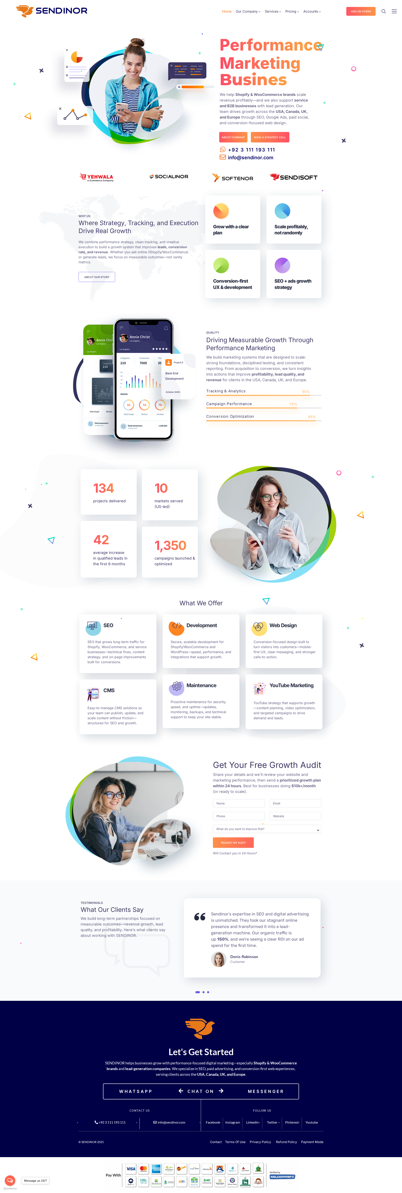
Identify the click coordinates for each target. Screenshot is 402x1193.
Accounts (310, 11)
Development (202, 625)
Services (271, 11)
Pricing (290, 11)
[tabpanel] (252, 939)
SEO (108, 625)
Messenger (266, 1091)
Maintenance (201, 685)
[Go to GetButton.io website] (10, 1188)
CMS (109, 690)
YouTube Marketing (291, 685)
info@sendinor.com (250, 158)
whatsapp (136, 1091)
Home (227, 11)
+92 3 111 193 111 (251, 150)
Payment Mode (312, 1142)
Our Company (247, 11)
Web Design (283, 625)
